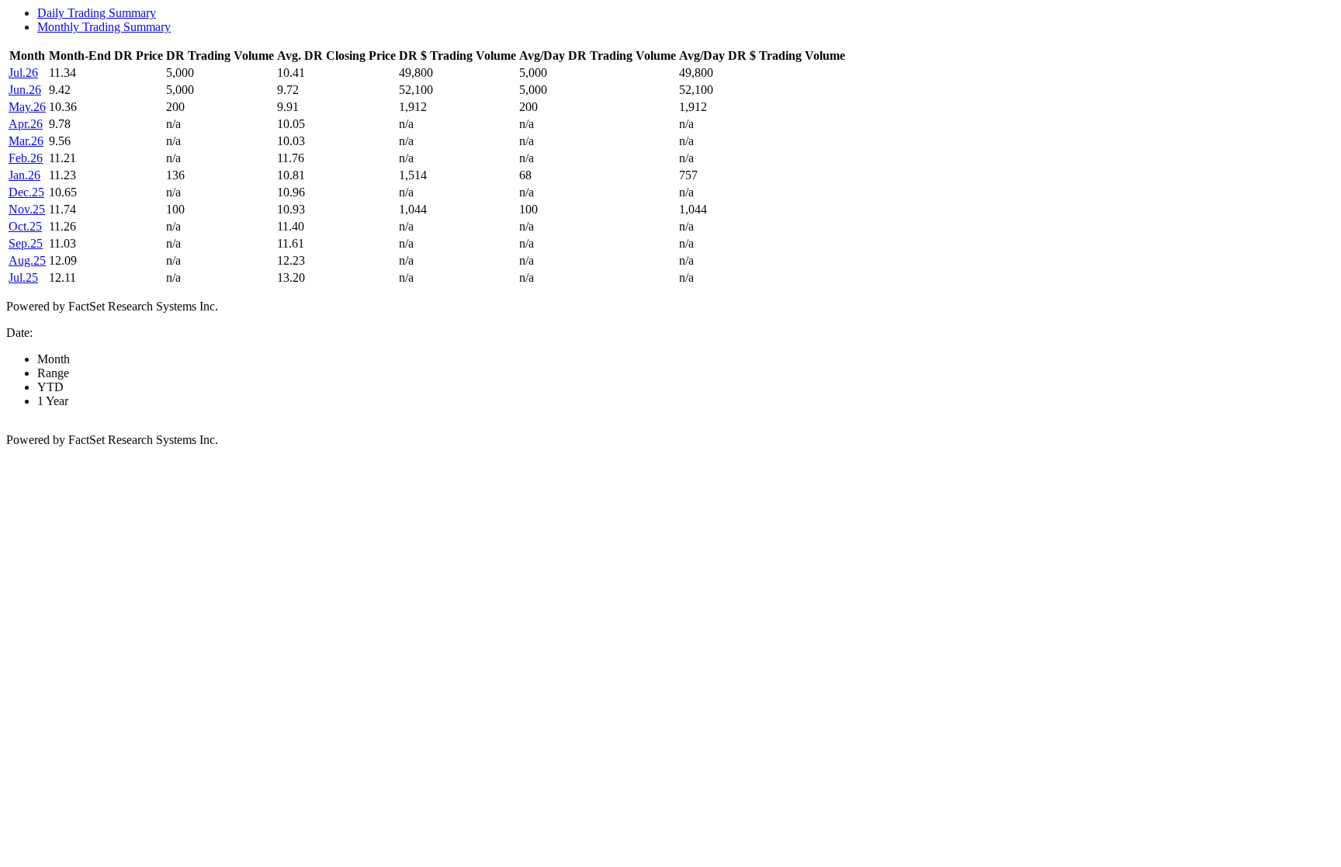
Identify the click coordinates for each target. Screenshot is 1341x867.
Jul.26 (23, 72)
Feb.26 (26, 158)
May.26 (27, 106)
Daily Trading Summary (96, 12)
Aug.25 (27, 260)
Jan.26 (24, 175)
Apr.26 (26, 123)
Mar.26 (26, 140)
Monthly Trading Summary (104, 26)
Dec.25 (26, 192)
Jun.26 (25, 89)
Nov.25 (27, 209)
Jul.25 (23, 277)
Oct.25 (25, 226)
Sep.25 (26, 243)
